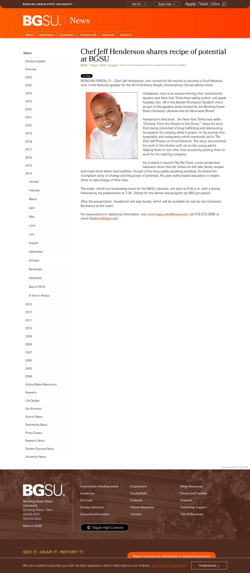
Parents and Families (193, 493)
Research (108, 34)
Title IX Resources (191, 514)
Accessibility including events (99, 486)
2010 (28, 328)
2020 (28, 125)
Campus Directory (92, 507)
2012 (28, 312)
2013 (28, 304)
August (113, 65)
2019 (28, 133)
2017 (28, 149)
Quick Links (164, 4)
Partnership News (36, 424)
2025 (28, 85)
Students (186, 500)
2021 (28, 117)
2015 (28, 165)
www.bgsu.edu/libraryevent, (168, 214)
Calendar (30, 69)
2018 (28, 141)
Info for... (137, 4)
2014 (103, 65)
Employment (138, 486)
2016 (28, 157)
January (34, 181)
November (35, 269)
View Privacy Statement (169, 565)
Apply (190, 4)
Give (215, 4)
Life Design (32, 400)
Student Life (88, 34)
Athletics (126, 34)
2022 (28, 109)
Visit (203, 4)
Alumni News (33, 416)
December (35, 278)
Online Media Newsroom (41, 384)
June (32, 225)
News (93, 65)
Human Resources (142, 507)
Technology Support (193, 507)
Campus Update (35, 61)
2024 (28, 93)
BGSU (84, 65)
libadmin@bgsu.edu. (104, 218)
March (33, 199)
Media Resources (191, 486)
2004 (28, 376)
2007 (28, 352)
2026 (28, 77)
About (29, 34)
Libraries (136, 514)
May (31, 216)
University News (35, 456)
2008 (28, 344)
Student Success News (39, 448)
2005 (28, 368)
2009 (28, 336)
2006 (28, 360)
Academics (67, 34)
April (32, 208)
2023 (28, 101)
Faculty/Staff (138, 493)
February (34, 190)
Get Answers (33, 408)
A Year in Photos (39, 295)
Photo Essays (33, 433)
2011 (28, 320)
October (34, 260)
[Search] (224, 4)
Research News (35, 440)
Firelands (136, 500)
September (36, 251)
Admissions (46, 34)
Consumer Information (94, 514)
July (31, 234)
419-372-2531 (32, 518)
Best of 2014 (37, 287)
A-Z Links (86, 500)
